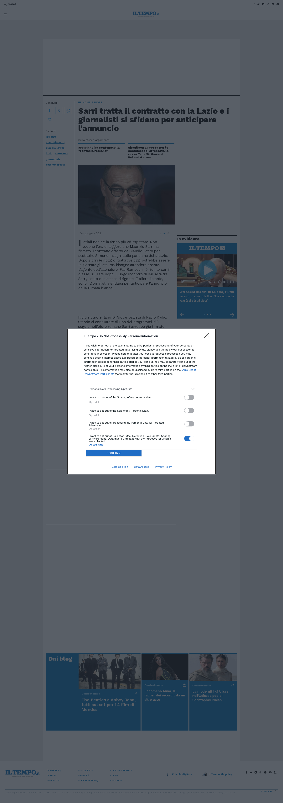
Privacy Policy (163, 466)
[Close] (208, 336)
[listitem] (141, 389)
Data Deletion (119, 466)
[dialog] (141, 401)
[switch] (189, 397)
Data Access (141, 466)
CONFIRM (114, 453)
